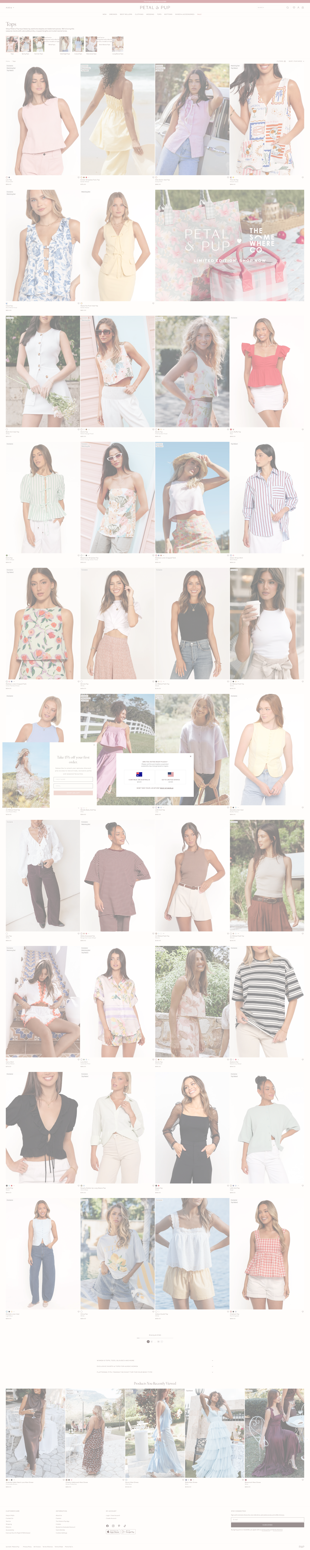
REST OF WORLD (166, 788)
